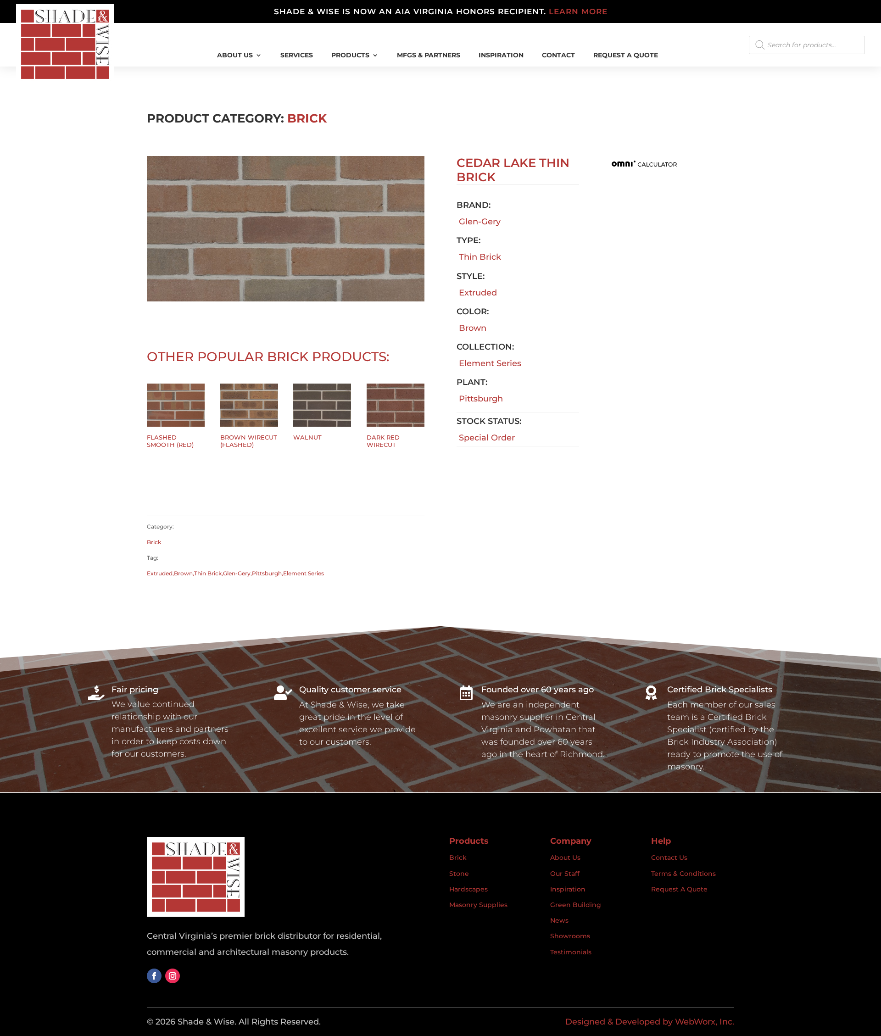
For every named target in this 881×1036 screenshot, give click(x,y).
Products (350, 55)
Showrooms (570, 936)
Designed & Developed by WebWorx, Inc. (649, 1022)
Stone (459, 873)
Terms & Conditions (683, 873)
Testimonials (570, 952)
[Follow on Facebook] (154, 976)
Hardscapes (468, 889)
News (559, 920)
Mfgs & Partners (428, 55)
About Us (235, 55)
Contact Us (669, 857)
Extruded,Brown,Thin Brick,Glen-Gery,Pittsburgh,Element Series (235, 573)
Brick (307, 118)
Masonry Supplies (478, 905)
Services (296, 55)
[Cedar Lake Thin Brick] (285, 299)
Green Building (575, 905)
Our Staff (565, 873)
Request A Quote (625, 55)
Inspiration (567, 889)
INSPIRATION (501, 55)
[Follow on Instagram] (172, 976)
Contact (558, 55)
